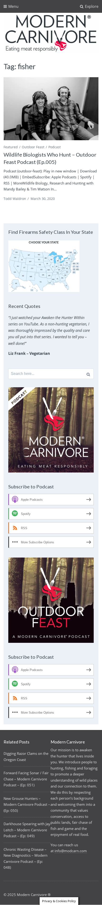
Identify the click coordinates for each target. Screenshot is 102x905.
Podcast (54, 147)
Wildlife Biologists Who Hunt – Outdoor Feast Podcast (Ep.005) (50, 158)
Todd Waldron (15, 198)
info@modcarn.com (71, 850)
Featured (11, 147)
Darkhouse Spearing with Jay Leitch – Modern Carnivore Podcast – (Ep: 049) (27, 829)
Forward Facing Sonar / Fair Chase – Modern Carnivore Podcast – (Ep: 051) (26, 778)
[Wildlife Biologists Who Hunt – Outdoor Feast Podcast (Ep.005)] (51, 108)
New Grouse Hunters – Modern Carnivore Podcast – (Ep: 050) (27, 804)
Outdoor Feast (33, 147)
